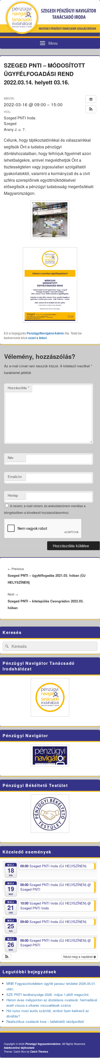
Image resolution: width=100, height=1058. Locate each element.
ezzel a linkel (37, 337)
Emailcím (15, 476)
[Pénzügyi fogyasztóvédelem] (50, 35)
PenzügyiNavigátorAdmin (45, 333)
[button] (91, 109)
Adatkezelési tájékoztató (19, 1048)
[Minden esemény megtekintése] (90, 99)
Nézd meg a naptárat (78, 956)
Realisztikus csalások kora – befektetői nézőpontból (45, 1021)
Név (11, 457)
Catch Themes (39, 1051)
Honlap (13, 495)
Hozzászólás (18, 387)
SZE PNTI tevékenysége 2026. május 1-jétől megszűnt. (47, 994)
